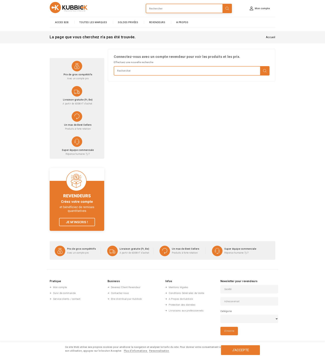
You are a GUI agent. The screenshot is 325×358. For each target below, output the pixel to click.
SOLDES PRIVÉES (128, 22)
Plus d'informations (136, 350)
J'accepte (240, 350)
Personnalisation (159, 350)
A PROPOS (182, 22)
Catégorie (226, 311)
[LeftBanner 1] (77, 199)
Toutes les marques (93, 22)
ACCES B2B (61, 22)
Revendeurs (157, 22)
